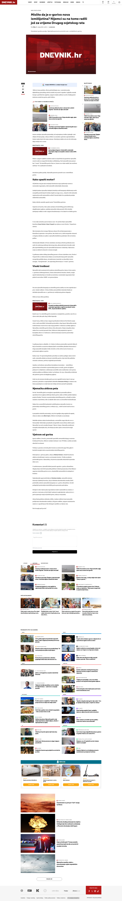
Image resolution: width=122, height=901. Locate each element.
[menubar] (119, 2)
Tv (83, 2)
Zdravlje (65, 2)
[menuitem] (119, 2)
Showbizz (42, 2)
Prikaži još (49, 879)
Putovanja (58, 2)
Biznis (72, 2)
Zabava (78, 2)
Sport (35, 2)
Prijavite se (55, 551)
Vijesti (30, 2)
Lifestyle (49, 2)
